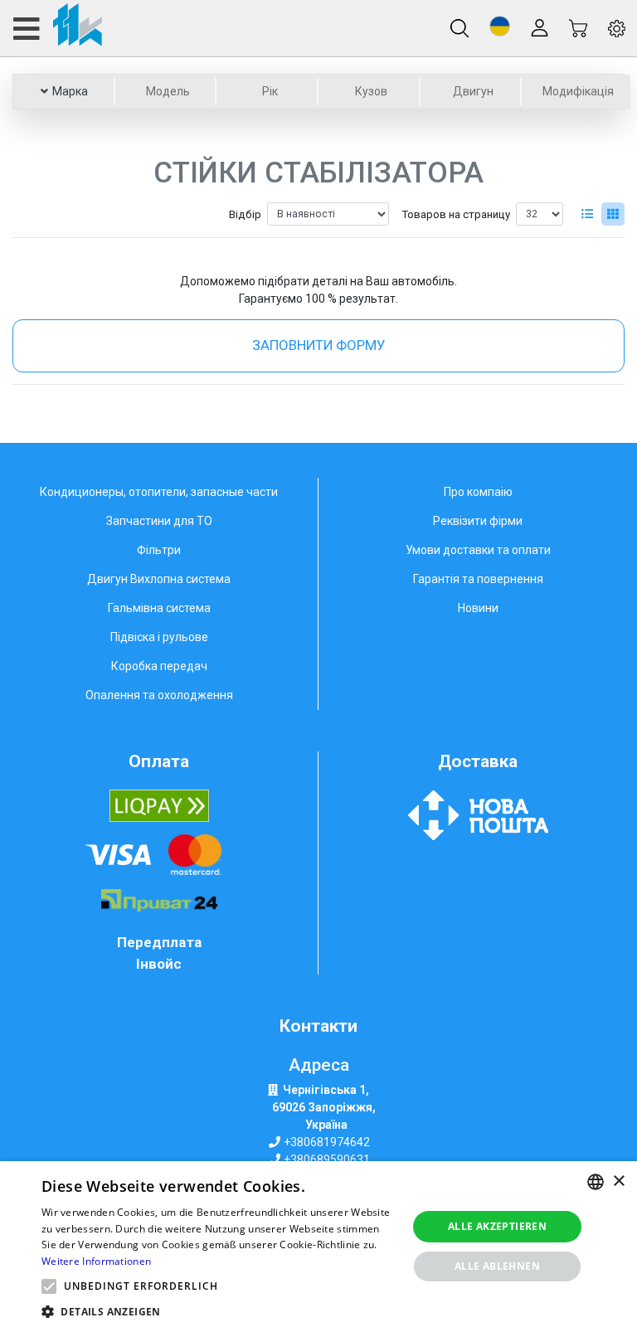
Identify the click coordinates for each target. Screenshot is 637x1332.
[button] (499, 26)
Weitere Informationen (96, 1261)
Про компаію (478, 491)
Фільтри (159, 550)
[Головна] (57, 28)
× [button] (618, 1181)
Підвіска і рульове (159, 637)
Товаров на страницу (455, 214)
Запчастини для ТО (159, 520)
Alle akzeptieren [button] (497, 1226)
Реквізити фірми (478, 520)
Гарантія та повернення (478, 579)
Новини (478, 608)
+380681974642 (327, 1142)
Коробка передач (159, 666)
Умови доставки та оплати (478, 550)
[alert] (318, 1246)
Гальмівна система (159, 608)
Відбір (245, 214)
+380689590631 (327, 1159)
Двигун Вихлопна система (159, 579)
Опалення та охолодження (159, 695)
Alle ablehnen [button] (497, 1266)
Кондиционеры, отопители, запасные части (159, 491)
